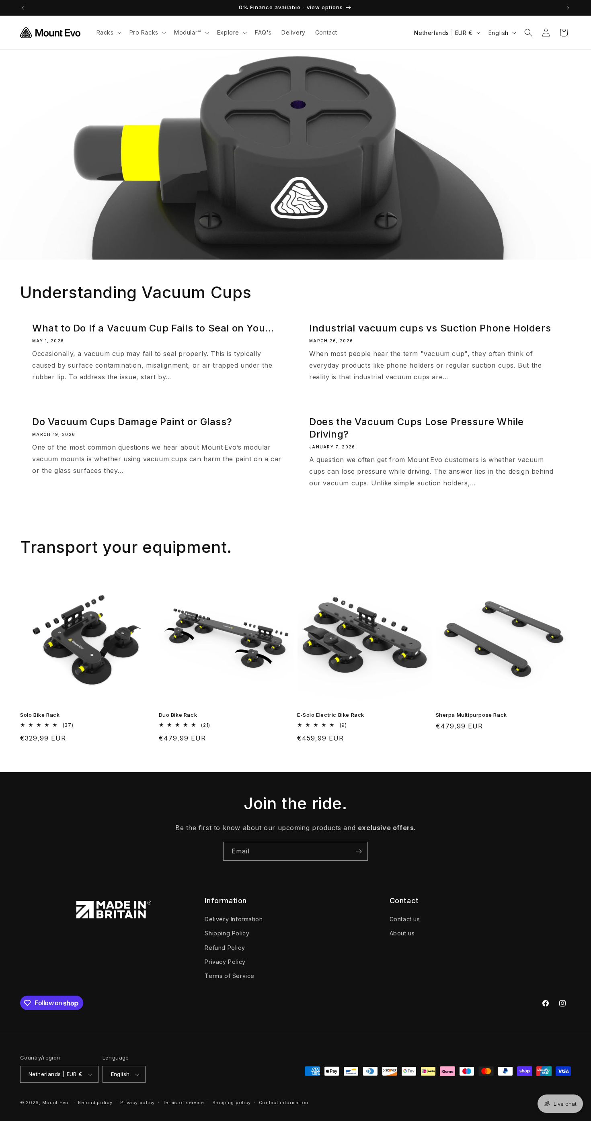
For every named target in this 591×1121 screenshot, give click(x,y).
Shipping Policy (227, 933)
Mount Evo (55, 1102)
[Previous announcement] (23, 7)
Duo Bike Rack (178, 715)
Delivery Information (234, 919)
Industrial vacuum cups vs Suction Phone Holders (430, 328)
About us (402, 933)
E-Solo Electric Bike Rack (330, 715)
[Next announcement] (568, 7)
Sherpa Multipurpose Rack (471, 715)
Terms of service (183, 1102)
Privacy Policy (225, 961)
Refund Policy (225, 947)
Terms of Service (229, 975)
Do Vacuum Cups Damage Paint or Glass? (132, 422)
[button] (108, 32)
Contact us (405, 919)
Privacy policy (137, 1102)
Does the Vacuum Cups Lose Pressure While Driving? (416, 428)
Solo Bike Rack (40, 715)
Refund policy (95, 1102)
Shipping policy (231, 1102)
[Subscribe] (358, 851)
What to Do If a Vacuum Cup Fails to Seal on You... (153, 328)
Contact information (283, 1102)
